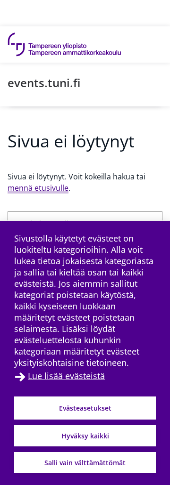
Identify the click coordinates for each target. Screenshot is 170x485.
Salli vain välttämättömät (85, 462)
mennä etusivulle (38, 188)
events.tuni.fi (44, 82)
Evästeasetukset (85, 408)
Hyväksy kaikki (85, 435)
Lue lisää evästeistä (66, 375)
